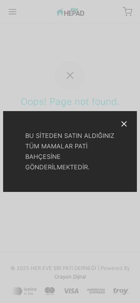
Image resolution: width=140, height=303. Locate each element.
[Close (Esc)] (124, 124)
